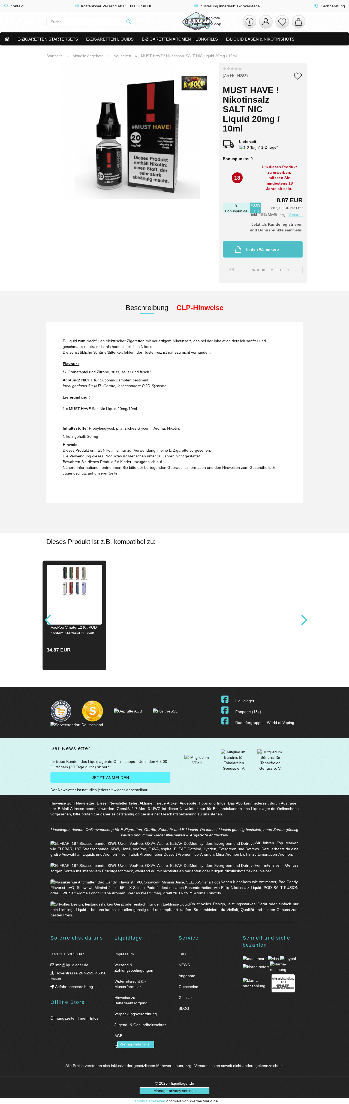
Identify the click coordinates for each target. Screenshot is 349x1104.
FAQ (182, 954)
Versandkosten (207, 1065)
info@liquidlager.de (71, 965)
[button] (266, 22)
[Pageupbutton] (338, 1096)
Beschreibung (147, 308)
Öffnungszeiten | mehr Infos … (74, 1021)
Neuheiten (175, 835)
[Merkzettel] (282, 22)
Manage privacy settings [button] (174, 1090)
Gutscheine (188, 986)
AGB (118, 1035)
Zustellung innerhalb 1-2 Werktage (229, 6)
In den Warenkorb (262, 249)
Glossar (185, 997)
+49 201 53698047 (67, 954)
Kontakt (16, 6)
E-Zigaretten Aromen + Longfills (180, 39)
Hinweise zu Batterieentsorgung (131, 1000)
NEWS (184, 965)
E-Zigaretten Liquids (110, 39)
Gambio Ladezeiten (148, 1101)
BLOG (184, 1008)
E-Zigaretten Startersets (47, 39)
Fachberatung (332, 6)
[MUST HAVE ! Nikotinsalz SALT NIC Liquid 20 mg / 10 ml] (130, 131)
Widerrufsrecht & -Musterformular (130, 984)
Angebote (199, 835)
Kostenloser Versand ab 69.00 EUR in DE (116, 6)
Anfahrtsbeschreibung (73, 986)
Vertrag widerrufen (136, 1044)
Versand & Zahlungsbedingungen (134, 968)
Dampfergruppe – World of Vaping (264, 722)
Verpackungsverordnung (136, 1014)
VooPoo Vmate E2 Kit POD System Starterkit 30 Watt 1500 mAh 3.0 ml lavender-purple (74, 631)
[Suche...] (129, 21)
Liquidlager (244, 701)
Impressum (124, 954)
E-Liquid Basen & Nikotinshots (260, 39)
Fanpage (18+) (248, 712)
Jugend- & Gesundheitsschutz (140, 1025)
